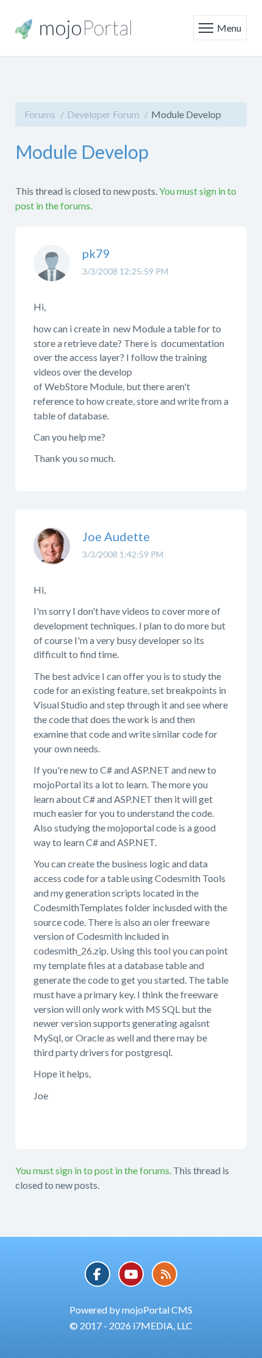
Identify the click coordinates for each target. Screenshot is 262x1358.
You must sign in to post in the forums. (93, 1170)
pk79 (96, 253)
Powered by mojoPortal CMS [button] (131, 1309)
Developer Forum (103, 114)
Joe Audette (116, 536)
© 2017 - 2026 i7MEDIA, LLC (131, 1325)
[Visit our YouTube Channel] (131, 1274)
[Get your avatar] (52, 272)
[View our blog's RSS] (164, 1274)
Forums (39, 114)
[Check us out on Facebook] (97, 1274)
